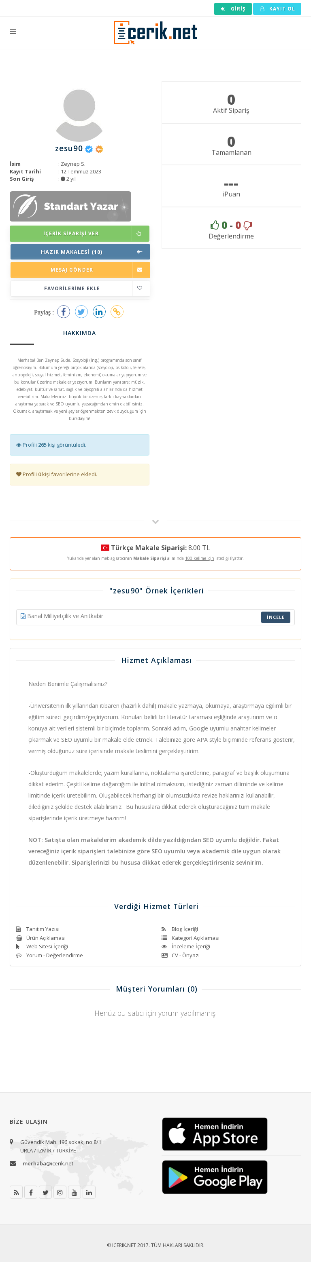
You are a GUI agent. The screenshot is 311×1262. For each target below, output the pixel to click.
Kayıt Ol (281, 8)
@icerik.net (48, 1163)
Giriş (237, 8)
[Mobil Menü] (13, 33)
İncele (276, 617)
